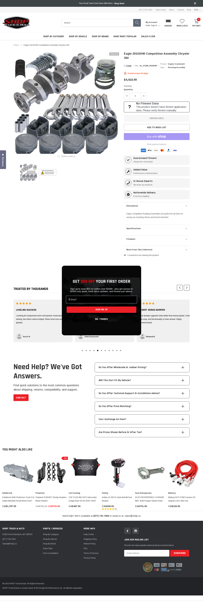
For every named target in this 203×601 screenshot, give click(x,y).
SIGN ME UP (101, 309)
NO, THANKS (101, 319)
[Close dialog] (137, 269)
